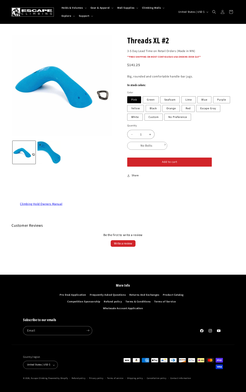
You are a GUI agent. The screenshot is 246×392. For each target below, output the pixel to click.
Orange (171, 108)
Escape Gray (208, 108)
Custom (154, 117)
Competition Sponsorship (83, 301)
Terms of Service (165, 301)
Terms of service (115, 378)
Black (153, 108)
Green (151, 100)
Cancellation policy (156, 378)
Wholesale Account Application (123, 308)
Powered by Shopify (58, 378)
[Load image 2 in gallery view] (49, 152)
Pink (134, 100)
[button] (73, 8)
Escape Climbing (39, 378)
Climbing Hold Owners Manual (41, 204)
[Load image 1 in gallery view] (24, 152)
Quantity (132, 125)
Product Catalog (173, 295)
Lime (188, 100)
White (135, 117)
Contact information (180, 378)
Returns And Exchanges (144, 295)
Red (188, 108)
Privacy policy (96, 378)
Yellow (135, 108)
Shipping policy (135, 378)
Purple (221, 100)
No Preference (177, 117)
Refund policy (113, 301)
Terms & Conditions (138, 301)
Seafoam (170, 100)
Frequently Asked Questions (108, 295)
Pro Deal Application (73, 295)
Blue (204, 100)
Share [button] (135, 175)
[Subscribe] (88, 330)
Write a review (123, 243)
